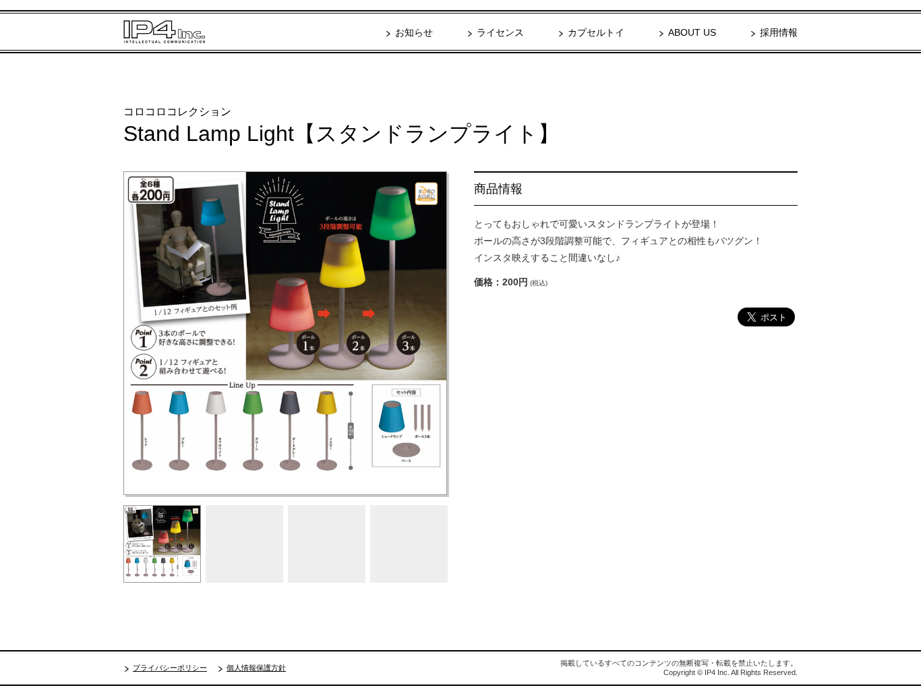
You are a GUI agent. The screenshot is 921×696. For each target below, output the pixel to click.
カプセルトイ (596, 32)
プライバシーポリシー (170, 668)
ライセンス (500, 32)
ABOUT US (692, 32)
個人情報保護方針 (256, 668)
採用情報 (779, 32)
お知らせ (414, 32)
